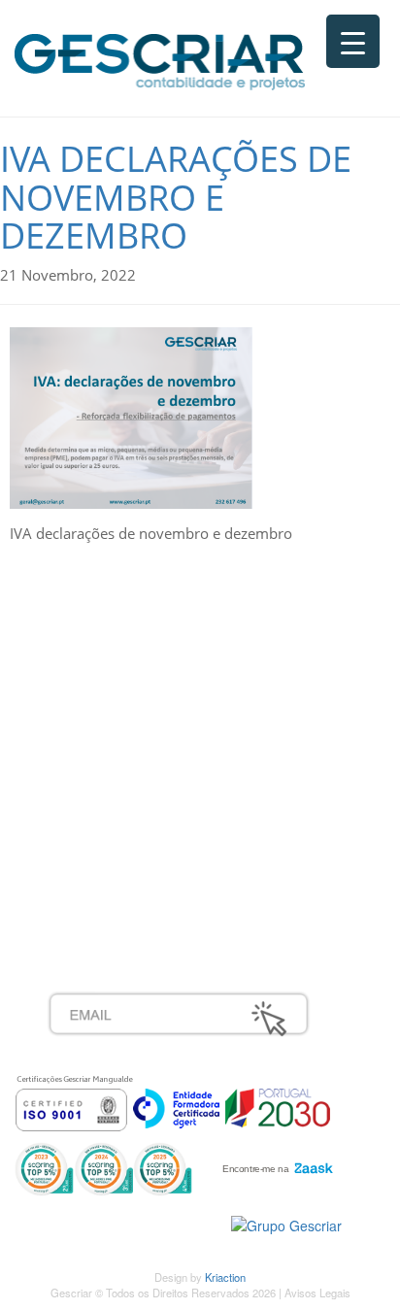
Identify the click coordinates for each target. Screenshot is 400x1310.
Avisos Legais (317, 1292)
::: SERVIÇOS (92, 654)
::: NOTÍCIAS (88, 697)
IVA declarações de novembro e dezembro (175, 197)
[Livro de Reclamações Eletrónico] (286, 1223)
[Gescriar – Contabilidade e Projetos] (160, 57)
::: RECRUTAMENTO (115, 825)
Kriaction (225, 1277)
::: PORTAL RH (96, 804)
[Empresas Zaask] (275, 1163)
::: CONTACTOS (99, 718)
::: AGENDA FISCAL (112, 889)
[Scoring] (103, 1167)
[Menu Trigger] (353, 41)
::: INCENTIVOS (98, 676)
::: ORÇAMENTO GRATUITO (141, 846)
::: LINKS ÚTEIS (98, 868)
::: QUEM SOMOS (106, 633)
